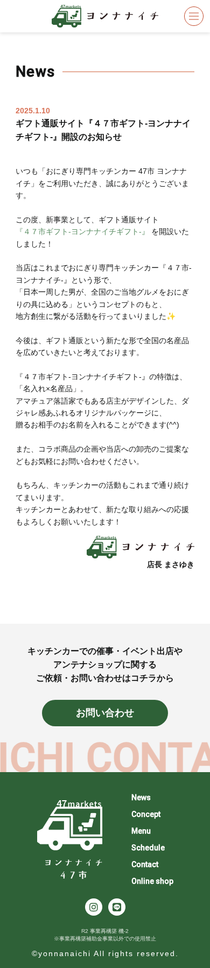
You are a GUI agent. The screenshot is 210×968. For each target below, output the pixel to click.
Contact (144, 864)
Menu (141, 831)
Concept (145, 814)
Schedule (148, 847)
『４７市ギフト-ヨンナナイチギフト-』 (82, 231)
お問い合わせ (105, 712)
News (141, 797)
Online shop (152, 881)
